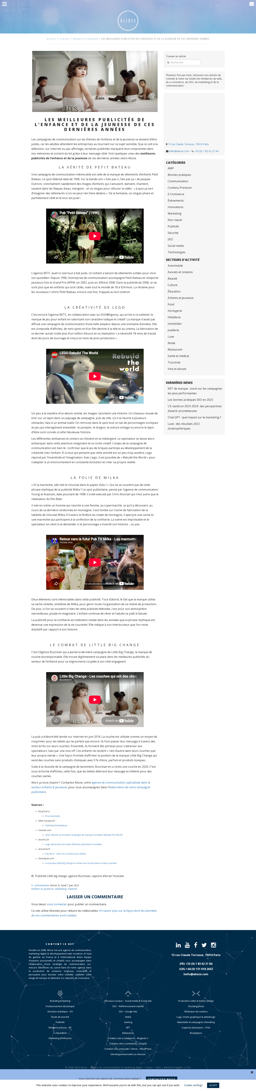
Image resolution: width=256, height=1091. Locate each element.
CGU (188, 1067)
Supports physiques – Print (196, 1027)
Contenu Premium (180, 188)
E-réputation (60, 1032)
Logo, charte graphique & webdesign (196, 1016)
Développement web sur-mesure (128, 1054)
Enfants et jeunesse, (43, 888)
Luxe (171, 336)
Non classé (175, 220)
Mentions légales (173, 1067)
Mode (171, 343)
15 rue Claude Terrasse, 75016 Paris (188, 144)
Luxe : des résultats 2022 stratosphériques (184, 426)
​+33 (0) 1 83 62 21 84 (198, 964)
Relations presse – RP (60, 1027)
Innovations (175, 207)
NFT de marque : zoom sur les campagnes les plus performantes (195, 391)
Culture (172, 285)
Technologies (176, 252)
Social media (176, 246)
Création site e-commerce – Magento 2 (128, 1038)
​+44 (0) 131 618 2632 (199, 969)
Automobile (175, 266)
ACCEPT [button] (213, 1085)
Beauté (172, 278)
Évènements (176, 200)
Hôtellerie (174, 317)
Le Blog (64, 38)
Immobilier (175, 324)
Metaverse (128, 1032)
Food (171, 304)
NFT (128, 1027)
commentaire (41, 885)
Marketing (174, 213)
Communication (178, 181)
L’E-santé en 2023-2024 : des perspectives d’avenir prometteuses (195, 408)
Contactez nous (161, 1079)
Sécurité (173, 233)
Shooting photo (196, 1006)
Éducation (174, 291)
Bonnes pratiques (179, 175)
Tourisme (174, 362)
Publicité (72, 888)
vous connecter (57, 904)
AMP (171, 168)
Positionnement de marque (60, 1006)
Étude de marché (60, 1016)
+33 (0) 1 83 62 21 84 (206, 151)
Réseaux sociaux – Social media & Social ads (128, 1000)
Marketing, (61, 888)
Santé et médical (178, 356)
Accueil (51, 38)
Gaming (128, 1022)
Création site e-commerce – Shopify (128, 1043)
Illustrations (196, 1032)
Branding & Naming (60, 1000)
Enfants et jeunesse (85, 38)
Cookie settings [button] (193, 1085)
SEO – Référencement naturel (128, 1006)
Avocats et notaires (180, 272)
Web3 (128, 1016)
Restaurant (175, 349)
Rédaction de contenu (196, 1011)
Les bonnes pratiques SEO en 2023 (190, 400)
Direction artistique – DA (60, 1011)
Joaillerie (173, 330)
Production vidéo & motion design (196, 1000)
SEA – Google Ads (128, 1011)
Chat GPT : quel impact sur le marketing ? (194, 417)
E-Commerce (176, 194)
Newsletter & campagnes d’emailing (196, 1022)
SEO (170, 239)
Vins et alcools (177, 369)
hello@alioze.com (179, 151)
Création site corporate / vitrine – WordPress (128, 1048)
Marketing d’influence (60, 1038)
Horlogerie (175, 311)
